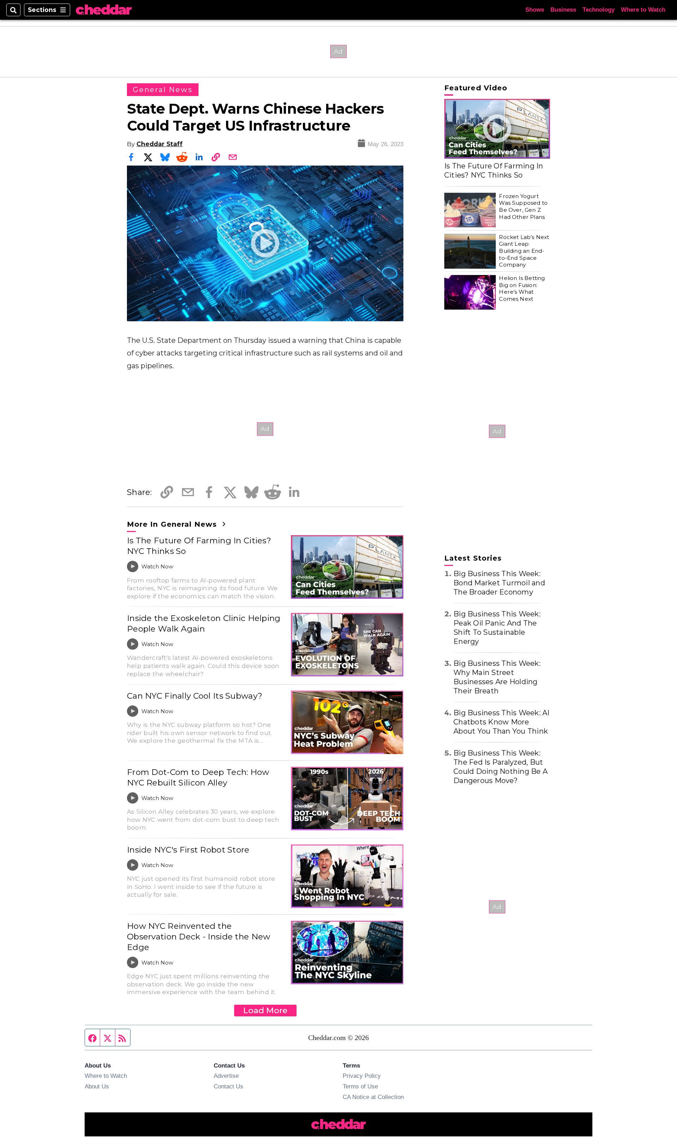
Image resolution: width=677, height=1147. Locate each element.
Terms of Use (360, 1086)
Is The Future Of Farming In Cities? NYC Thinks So (199, 546)
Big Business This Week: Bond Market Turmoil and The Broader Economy (499, 582)
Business (563, 10)
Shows (534, 10)
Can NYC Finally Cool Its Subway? (194, 696)
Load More (265, 1010)
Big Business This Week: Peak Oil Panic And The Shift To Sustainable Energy (497, 628)
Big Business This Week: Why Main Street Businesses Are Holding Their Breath (497, 677)
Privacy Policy (362, 1075)
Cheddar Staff (159, 144)
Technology (599, 10)
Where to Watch (643, 10)
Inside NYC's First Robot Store (188, 850)
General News (163, 89)
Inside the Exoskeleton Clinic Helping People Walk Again (204, 623)
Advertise (226, 1075)
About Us (97, 1086)
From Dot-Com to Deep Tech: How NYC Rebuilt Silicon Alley (198, 777)
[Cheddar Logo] (103, 10)
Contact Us (228, 1086)
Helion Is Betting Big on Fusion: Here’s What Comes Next (522, 289)
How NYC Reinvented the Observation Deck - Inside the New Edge (198, 936)
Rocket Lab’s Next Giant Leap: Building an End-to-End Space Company (524, 251)
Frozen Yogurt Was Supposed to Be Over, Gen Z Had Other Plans (523, 206)
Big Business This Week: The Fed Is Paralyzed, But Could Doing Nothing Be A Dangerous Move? (500, 767)
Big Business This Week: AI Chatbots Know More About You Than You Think (501, 722)
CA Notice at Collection (373, 1096)
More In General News (173, 524)
